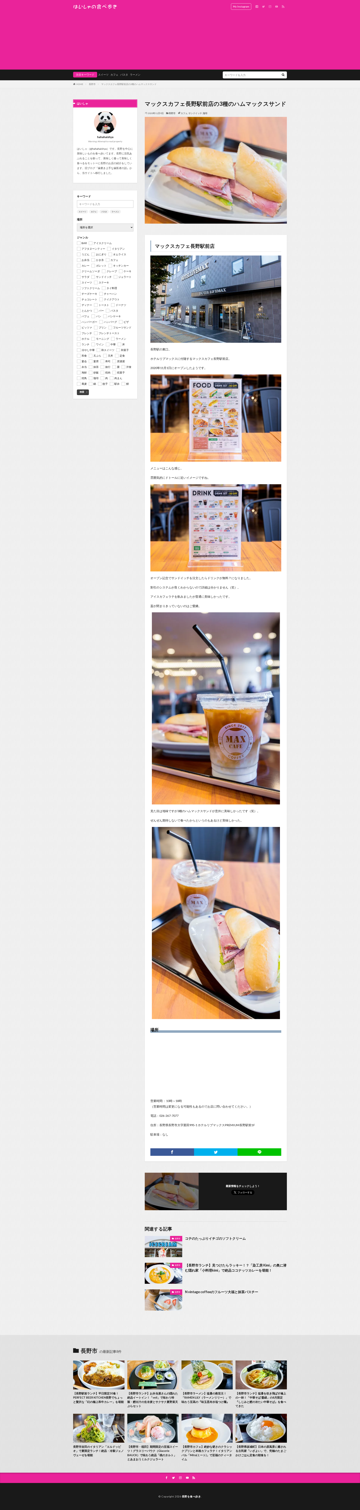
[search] (283, 74)
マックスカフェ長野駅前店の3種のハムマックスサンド (129, 84)
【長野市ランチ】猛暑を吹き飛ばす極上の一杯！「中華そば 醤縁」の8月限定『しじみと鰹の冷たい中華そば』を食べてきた (261, 1400)
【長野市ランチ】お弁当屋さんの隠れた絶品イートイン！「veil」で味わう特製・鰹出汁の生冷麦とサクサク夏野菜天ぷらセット (152, 1400)
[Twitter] (216, 1152)
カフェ (114, 74)
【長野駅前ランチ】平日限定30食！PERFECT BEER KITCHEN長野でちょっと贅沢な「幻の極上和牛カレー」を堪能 (98, 1397)
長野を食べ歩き (191, 1496)
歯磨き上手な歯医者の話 (112, 168)
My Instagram (241, 6)
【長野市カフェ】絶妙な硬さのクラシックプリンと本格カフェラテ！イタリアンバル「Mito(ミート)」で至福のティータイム (207, 1453)
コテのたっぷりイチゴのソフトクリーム (215, 1238)
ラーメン (135, 74)
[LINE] (259, 1152)
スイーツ (103, 74)
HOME (79, 84)
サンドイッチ (195, 113)
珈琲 (205, 113)
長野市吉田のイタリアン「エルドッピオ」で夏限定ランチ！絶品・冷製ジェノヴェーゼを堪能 (98, 1451)
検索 (82, 391)
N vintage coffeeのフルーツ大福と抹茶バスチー (221, 1292)
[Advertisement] (180, 41)
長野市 (92, 84)
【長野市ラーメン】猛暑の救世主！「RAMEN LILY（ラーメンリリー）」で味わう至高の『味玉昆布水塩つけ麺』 (206, 1397)
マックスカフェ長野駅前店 (185, 246)
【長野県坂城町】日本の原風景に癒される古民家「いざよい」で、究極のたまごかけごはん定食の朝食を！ (261, 1451)
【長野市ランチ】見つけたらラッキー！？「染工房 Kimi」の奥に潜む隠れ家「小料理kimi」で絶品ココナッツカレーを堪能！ (235, 1267)
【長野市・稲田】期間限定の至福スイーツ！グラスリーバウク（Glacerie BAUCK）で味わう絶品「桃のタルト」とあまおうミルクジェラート (152, 1453)
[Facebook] (172, 1152)
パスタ (124, 74)
